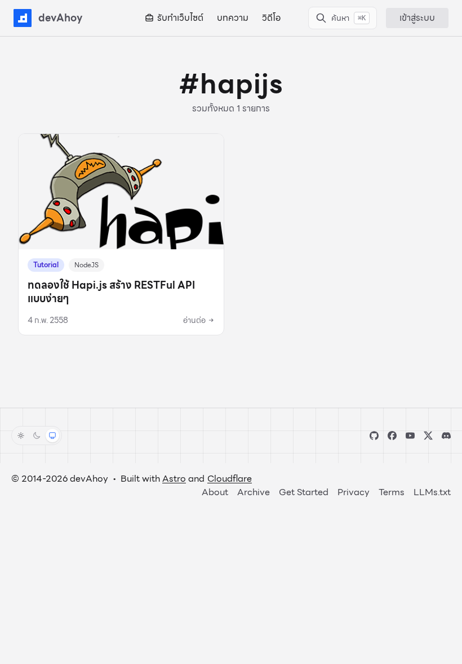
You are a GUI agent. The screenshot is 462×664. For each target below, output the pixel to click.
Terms (392, 492)
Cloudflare (229, 479)
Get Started (303, 492)
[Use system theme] (52, 435)
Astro (174, 479)
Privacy (353, 492)
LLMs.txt (432, 492)
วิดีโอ (271, 18)
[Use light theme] (21, 435)
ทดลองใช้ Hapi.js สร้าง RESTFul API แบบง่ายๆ (111, 292)
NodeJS (86, 264)
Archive (253, 492)
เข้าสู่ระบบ (417, 18)
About (215, 492)
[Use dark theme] (36, 435)
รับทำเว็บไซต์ (180, 18)
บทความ (232, 18)
